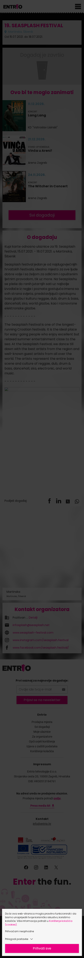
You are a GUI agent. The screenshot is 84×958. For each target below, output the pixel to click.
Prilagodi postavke (16, 939)
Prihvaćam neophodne (19, 931)
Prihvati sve (42, 948)
